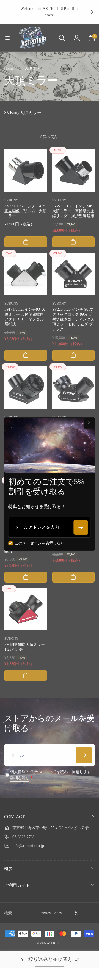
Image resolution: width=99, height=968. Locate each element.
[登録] (81, 527)
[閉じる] (89, 423)
